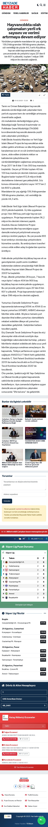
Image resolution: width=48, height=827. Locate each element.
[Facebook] (16, 786)
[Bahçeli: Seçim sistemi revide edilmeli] (35, 411)
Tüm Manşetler (33, 800)
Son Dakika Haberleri (12, 806)
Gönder (7, 501)
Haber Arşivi (32, 806)
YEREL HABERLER (21, 13)
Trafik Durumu (33, 795)
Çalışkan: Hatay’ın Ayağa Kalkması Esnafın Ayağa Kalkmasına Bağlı (12, 421)
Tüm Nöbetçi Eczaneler (25, 767)
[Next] (32, 786)
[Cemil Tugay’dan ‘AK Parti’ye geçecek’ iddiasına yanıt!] (35, 455)
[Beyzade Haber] (10, 5)
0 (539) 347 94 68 (10, 739)
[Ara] (41, 5)
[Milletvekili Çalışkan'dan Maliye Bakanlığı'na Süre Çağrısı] (12, 455)
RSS (8, 816)
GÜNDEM (6, 13)
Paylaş (7, 95)
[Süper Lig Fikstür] (45, 613)
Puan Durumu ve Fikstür (13, 800)
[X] (20, 786)
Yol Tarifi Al (24, 739)
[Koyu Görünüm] (38, 5)
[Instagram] (24, 786)
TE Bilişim (29, 824)
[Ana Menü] (44, 5)
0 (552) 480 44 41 (10, 754)
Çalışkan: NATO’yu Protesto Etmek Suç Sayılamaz (10, 443)
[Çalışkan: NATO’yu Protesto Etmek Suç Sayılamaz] (12, 433)
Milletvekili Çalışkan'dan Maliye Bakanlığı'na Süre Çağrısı (12, 465)
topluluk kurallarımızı (23, 509)
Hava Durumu (10, 795)
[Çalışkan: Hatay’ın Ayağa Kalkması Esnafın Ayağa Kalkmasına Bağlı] (12, 411)
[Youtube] (28, 786)
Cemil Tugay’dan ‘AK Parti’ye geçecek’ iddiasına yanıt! (33, 465)
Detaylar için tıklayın (24, 605)
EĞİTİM (44, 13)
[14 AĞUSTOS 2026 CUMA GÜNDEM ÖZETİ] (35, 433)
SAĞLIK (34, 13)
